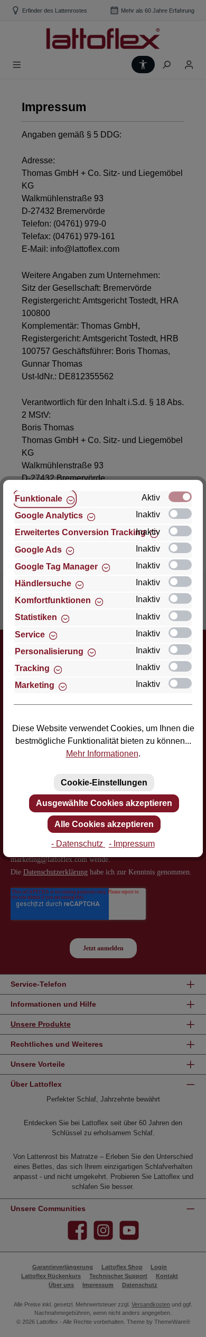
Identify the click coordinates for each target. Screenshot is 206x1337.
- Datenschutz (78, 843)
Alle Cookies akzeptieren (104, 824)
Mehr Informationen (102, 753)
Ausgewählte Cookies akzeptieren (104, 803)
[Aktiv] (180, 496)
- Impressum (132, 843)
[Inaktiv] (180, 513)
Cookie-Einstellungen (104, 782)
